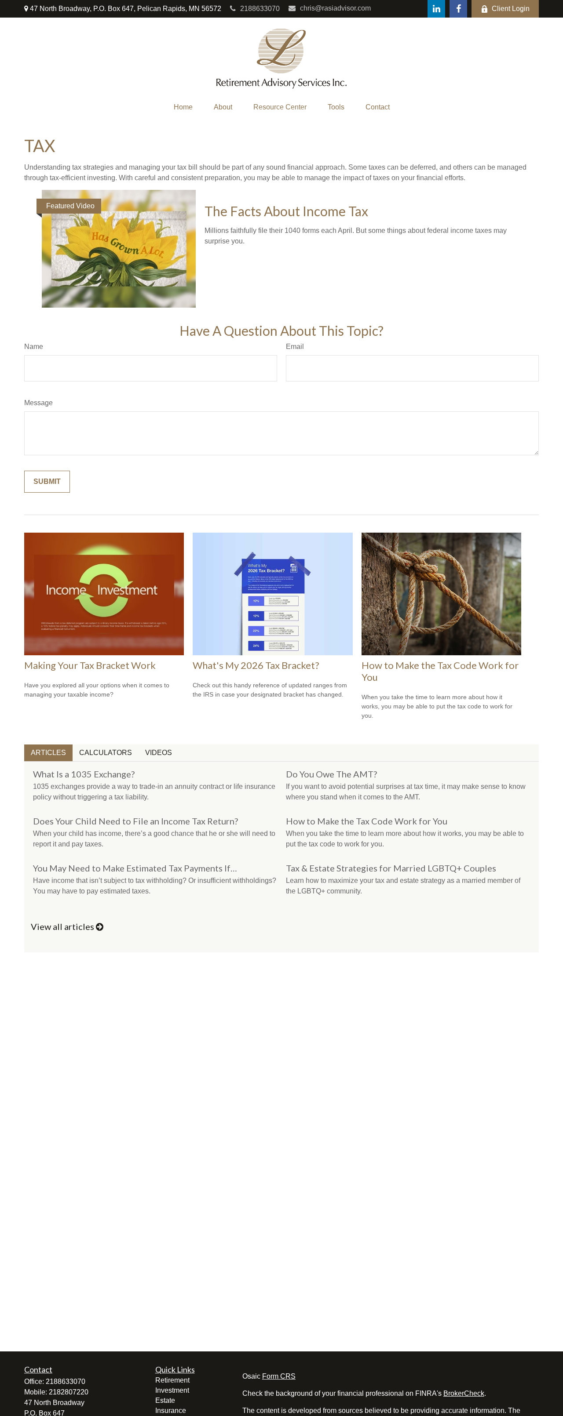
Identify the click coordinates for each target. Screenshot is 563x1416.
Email (295, 346)
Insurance (170, 1410)
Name (33, 346)
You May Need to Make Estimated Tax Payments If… (135, 868)
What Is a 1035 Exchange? (84, 774)
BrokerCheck (463, 1393)
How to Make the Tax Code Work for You (366, 821)
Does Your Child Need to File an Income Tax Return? (135, 821)
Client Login (511, 8)
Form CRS (279, 1376)
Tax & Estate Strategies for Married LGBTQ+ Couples (391, 868)
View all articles (63, 926)
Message (38, 403)
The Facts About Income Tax (286, 211)
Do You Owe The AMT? (331, 774)
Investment (172, 1390)
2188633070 (260, 8)
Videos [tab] (158, 752)
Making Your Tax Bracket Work (90, 665)
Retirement (172, 1380)
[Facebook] (458, 9)
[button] (183, 107)
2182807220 (68, 1392)
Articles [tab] (48, 752)
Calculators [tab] (105, 752)
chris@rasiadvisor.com (335, 8)
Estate (165, 1400)
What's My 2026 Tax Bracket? (256, 665)
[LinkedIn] (436, 9)
